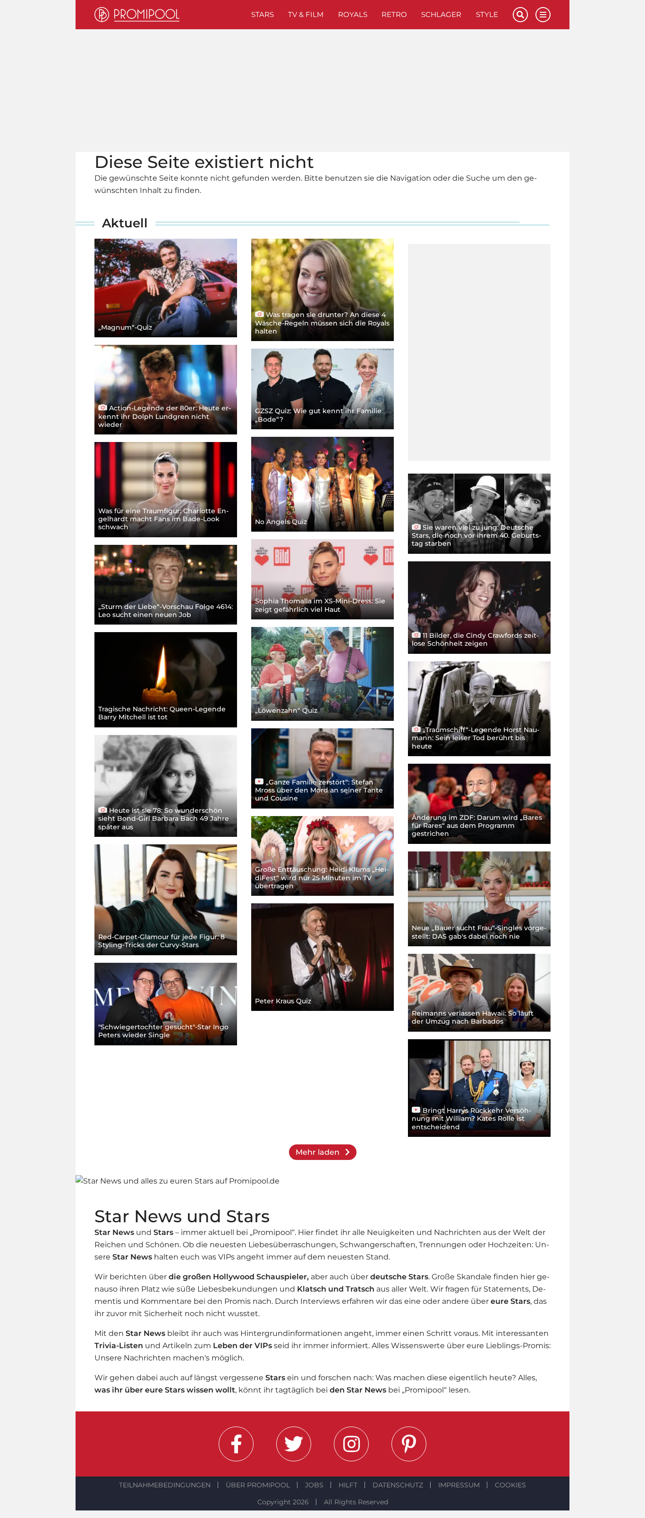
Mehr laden (318, 1152)
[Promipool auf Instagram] (351, 1443)
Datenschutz (398, 1485)
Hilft (348, 1485)
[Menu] (543, 14)
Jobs (314, 1485)
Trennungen (443, 1244)
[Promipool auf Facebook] (236, 1443)
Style (487, 14)
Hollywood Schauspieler (260, 1276)
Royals (352, 14)
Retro (394, 14)
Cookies (510, 1485)
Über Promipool (258, 1485)
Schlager (441, 14)
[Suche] (520, 14)
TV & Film (305, 14)
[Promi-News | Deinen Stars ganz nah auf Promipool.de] (169, 14)
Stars (262, 14)
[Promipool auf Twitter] (293, 1443)
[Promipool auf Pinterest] (409, 1443)
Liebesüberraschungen (292, 1244)
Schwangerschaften (377, 1244)
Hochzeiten (510, 1244)
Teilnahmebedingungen (165, 1485)
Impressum (459, 1485)
